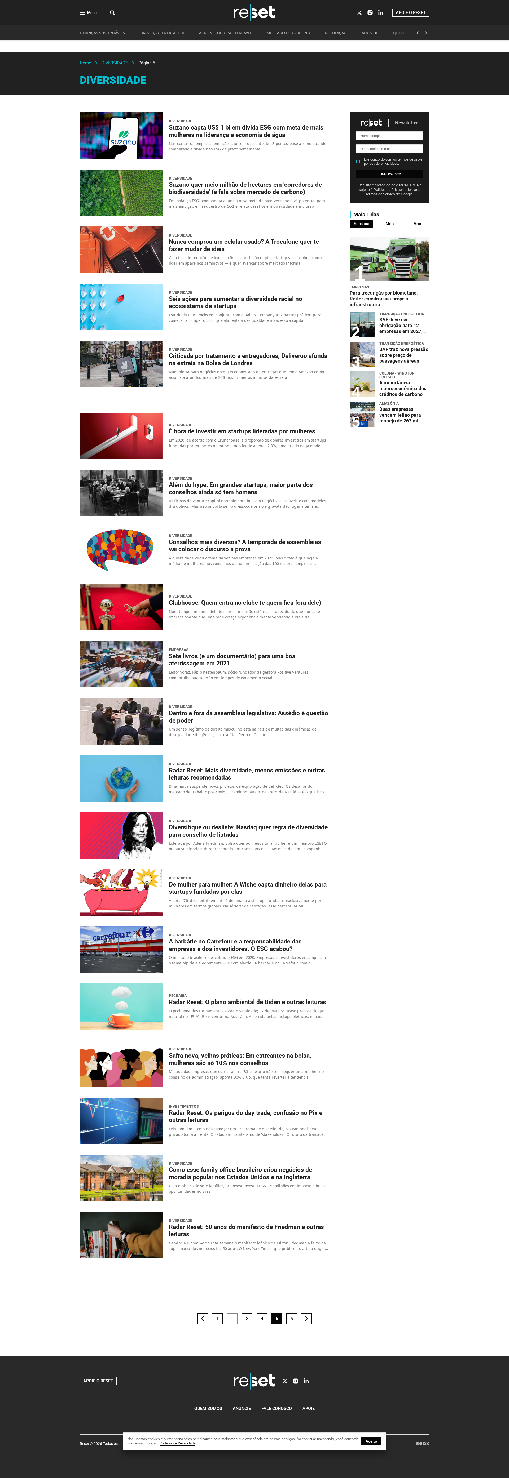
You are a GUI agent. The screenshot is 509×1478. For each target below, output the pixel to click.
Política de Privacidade (392, 190)
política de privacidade (381, 164)
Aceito (371, 1441)
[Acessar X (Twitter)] (359, 13)
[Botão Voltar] (417, 33)
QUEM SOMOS (406, 32)
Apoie (308, 1408)
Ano (417, 223)
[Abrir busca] (112, 13)
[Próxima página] (306, 1318)
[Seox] (422, 1443)
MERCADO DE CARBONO (288, 32)
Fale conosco (276, 1408)
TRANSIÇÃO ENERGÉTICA (162, 32)
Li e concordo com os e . (393, 161)
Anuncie (242, 1408)
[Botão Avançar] (426, 33)
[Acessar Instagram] (370, 13)
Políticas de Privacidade (177, 1443)
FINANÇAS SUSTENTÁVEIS (102, 32)
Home (85, 62)
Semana (362, 223)
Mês (389, 223)
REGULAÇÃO (336, 32)
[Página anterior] (202, 1318)
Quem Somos (208, 1408)
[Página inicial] (254, 1381)
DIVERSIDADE (115, 62)
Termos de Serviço (380, 194)
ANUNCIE (370, 32)
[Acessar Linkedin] (381, 13)
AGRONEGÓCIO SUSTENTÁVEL (225, 32)
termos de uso (409, 159)
